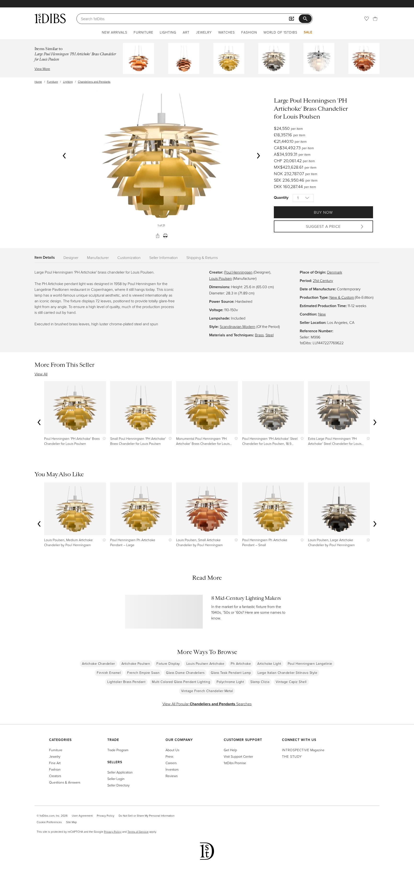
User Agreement (82, 816)
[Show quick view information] (103, 438)
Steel (269, 335)
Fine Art (55, 763)
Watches (226, 32)
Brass (259, 335)
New (322, 314)
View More (42, 68)
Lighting (168, 32)
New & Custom (341, 297)
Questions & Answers (64, 782)
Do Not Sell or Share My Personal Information (146, 816)
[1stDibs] (50, 18)
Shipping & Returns (202, 257)
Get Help (230, 750)
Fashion (249, 32)
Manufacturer (98, 257)
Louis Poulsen (220, 278)
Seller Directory (118, 785)
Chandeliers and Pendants (94, 82)
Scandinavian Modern (237, 326)
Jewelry (204, 32)
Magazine (303, 750)
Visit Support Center (238, 756)
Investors (172, 769)
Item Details (44, 257)
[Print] (165, 236)
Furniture (143, 32)
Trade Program (117, 750)
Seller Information (163, 257)
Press (169, 756)
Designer (70, 257)
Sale (308, 32)
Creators (55, 776)
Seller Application (120, 772)
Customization (129, 257)
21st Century (323, 280)
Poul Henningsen (238, 272)
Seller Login (116, 778)
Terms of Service (138, 832)
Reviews (172, 776)
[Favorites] (366, 19)
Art (186, 32)
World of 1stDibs (280, 32)
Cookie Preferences (49, 822)
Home (38, 82)
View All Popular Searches (207, 703)
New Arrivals (114, 32)
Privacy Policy (105, 816)
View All (40, 374)
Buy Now (323, 212)
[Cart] (375, 19)
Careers (171, 763)
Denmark (334, 272)
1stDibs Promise (235, 763)
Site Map (71, 822)
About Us (172, 750)
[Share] (157, 236)
